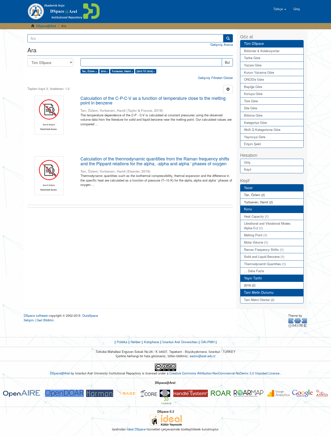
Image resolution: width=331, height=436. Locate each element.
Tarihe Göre (252, 57)
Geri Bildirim (45, 320)
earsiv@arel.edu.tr (202, 356)
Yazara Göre (252, 65)
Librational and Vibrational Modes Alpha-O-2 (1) (267, 225)
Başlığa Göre (253, 86)
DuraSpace (90, 315)
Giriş (247, 162)
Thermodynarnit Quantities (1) (265, 264)
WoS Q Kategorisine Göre (262, 129)
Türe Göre (251, 101)
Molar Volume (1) (256, 242)
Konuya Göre (253, 93)
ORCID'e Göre (254, 79)
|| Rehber (134, 342)
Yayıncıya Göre (254, 137)
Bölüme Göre (253, 115)
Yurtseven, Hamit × (122, 71)
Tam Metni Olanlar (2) (259, 299)
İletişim (29, 320)
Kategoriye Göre (255, 122)
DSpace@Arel (46, 26)
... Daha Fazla (254, 271)
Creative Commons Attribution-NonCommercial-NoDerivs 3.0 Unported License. (224, 373)
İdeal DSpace (136, 429)
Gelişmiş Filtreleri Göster (215, 77)
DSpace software (36, 315)
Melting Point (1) (255, 235)
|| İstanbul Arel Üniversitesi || (179, 342)
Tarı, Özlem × (89, 71)
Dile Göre (250, 108)
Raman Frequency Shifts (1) (264, 249)
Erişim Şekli (252, 144)
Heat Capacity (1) (256, 216)
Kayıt (247, 169)
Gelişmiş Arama (221, 44)
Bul (227, 62)
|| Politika (120, 342)
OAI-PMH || (208, 342)
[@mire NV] (297, 322)
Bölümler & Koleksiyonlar (261, 50)
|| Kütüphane (150, 342)
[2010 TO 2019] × (146, 71)
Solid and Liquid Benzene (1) (264, 256)
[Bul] (228, 38)
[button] (280, 9)
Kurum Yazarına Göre (259, 72)
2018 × (104, 71)
